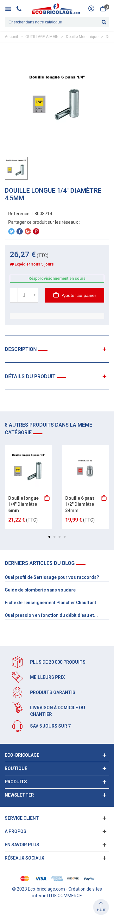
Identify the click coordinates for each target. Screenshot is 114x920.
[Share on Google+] (28, 231)
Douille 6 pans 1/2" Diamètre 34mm (80, 504)
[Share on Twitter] (11, 231)
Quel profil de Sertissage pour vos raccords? (52, 577)
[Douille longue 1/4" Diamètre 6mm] (28, 468)
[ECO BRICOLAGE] (56, 8)
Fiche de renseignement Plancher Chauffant (50, 602)
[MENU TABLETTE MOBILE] (10, 9)
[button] (49, 537)
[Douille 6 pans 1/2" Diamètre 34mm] (85, 468)
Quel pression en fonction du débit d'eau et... (51, 615)
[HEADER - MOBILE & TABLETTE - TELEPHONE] (21, 9)
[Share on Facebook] (19, 231)
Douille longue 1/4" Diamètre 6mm (23, 504)
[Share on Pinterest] (36, 231)
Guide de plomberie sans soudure (40, 589)
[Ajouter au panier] (47, 498)
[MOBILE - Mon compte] (91, 9)
